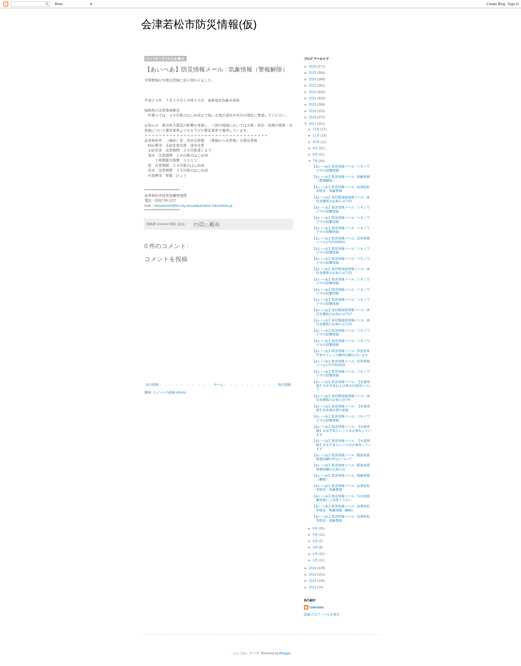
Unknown (316, 607)
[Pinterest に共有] (217, 224)
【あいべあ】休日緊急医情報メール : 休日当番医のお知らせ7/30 (341, 199)
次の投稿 (152, 384)
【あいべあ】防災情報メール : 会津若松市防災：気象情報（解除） (341, 508)
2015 (313, 574)
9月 (316, 148)
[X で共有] (206, 224)
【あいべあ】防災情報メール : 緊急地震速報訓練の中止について (341, 457)
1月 (316, 560)
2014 (313, 581)
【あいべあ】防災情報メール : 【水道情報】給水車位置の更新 (341, 408)
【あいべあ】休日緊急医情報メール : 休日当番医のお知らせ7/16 (341, 322)
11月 (316, 135)
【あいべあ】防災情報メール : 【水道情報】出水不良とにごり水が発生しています (341, 430)
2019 (313, 111)
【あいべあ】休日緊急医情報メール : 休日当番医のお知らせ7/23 (341, 271)
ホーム (218, 384)
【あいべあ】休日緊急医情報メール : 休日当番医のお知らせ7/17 (341, 312)
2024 (313, 79)
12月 (316, 129)
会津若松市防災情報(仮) (199, 24)
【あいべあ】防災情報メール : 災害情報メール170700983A (341, 240)
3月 (316, 547)
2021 (313, 98)
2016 (313, 568)
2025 (313, 73)
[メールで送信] (196, 224)
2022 (313, 92)
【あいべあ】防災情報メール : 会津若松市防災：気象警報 (341, 189)
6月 (316, 528)
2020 (313, 104)
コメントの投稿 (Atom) (169, 392)
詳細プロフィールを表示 (322, 614)
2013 (313, 587)
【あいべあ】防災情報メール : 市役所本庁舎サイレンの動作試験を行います (341, 353)
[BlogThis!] (201, 224)
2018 (313, 117)
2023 (313, 85)
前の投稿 (284, 384)
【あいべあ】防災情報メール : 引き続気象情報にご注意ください (341, 498)
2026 (313, 66)
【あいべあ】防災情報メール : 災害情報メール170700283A (341, 363)
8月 (316, 154)
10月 (316, 142)
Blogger (285, 653)
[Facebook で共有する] (212, 224)
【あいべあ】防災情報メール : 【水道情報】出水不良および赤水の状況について (341, 386)
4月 (316, 541)
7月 (316, 161)
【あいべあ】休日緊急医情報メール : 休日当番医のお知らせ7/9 (341, 398)
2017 (313, 124)
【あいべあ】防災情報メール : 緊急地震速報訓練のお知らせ (341, 467)
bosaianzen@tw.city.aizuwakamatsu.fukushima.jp (193, 206)
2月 (316, 554)
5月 (316, 535)
